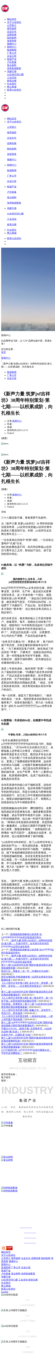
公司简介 (11, 25)
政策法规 (11, 80)
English (4, 1292)
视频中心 (11, 44)
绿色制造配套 (14, 68)
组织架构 (11, 37)
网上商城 (11, 87)
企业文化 (11, 31)
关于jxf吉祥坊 (14, 22)
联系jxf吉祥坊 (14, 90)
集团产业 (11, 59)
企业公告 (11, 56)
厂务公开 (11, 53)
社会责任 (11, 83)
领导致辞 (11, 28)
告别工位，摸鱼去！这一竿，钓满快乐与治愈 (24, 971)
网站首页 (11, 19)
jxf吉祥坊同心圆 (15, 74)
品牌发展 (11, 34)
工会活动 (11, 77)
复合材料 (11, 65)
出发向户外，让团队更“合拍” (16, 1034)
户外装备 (11, 62)
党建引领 (11, 71)
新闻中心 (11, 47)
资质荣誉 (11, 40)
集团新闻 (11, 50)
